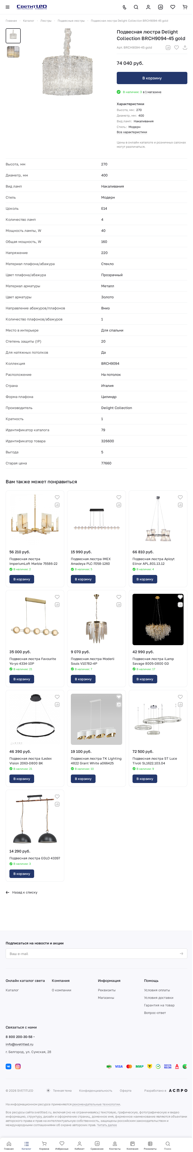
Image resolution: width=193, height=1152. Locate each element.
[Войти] (148, 7)
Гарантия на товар (159, 1005)
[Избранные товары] (172, 7)
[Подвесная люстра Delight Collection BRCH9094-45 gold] (67, 72)
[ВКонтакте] (8, 1066)
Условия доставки (158, 998)
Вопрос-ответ (155, 1013)
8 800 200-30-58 (19, 1037)
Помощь (151, 980)
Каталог (12, 990)
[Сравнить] (168, 47)
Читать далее (107, 1125)
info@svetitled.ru (19, 1044)
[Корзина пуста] (185, 7)
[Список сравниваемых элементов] (160, 7)
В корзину (152, 78)
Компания (61, 980)
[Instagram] (18, 1066)
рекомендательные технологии (96, 1104)
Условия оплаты (157, 990)
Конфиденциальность (95, 1090)
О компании (61, 990)
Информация (109, 980)
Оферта (125, 1090)
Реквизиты (107, 990)
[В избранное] (176, 47)
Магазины (106, 998)
